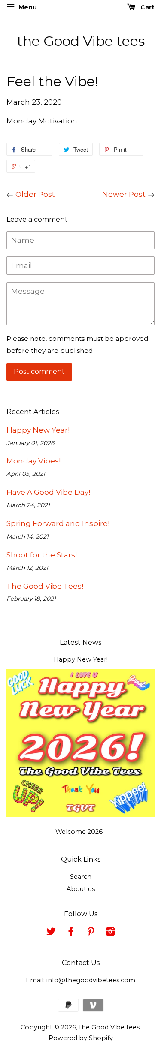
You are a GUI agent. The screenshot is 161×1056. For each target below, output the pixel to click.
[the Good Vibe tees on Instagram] (110, 933)
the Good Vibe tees (81, 41)
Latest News (80, 642)
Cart (147, 7)
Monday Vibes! (33, 461)
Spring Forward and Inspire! (57, 523)
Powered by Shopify (81, 1038)
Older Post (35, 194)
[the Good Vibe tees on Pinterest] (90, 933)
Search (80, 877)
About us (81, 889)
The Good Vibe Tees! (44, 586)
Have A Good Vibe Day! (48, 492)
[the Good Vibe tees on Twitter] (51, 933)
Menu (27, 7)
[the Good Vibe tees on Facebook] (71, 933)
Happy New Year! (38, 430)
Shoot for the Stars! (41, 555)
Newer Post (124, 194)
